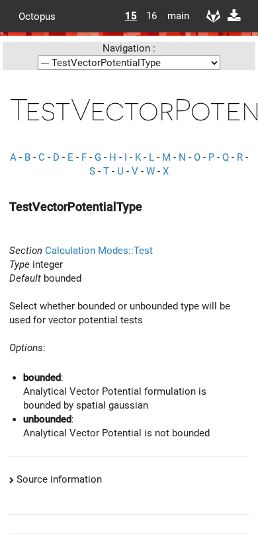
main (173, 16)
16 (151, 16)
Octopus (37, 16)
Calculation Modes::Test (99, 251)
